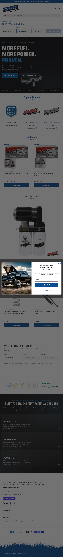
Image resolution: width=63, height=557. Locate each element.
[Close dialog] (59, 264)
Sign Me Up (46, 285)
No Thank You (46, 290)
